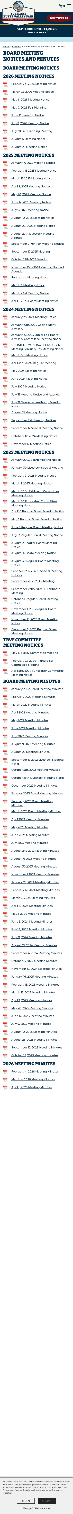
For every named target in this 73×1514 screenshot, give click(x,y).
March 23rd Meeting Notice (30, 293)
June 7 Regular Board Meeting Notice (37, 527)
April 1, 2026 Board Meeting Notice (35, 301)
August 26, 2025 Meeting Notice (33, 225)
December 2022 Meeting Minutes (34, 785)
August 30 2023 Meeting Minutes (34, 866)
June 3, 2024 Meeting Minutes (32, 921)
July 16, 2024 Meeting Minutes (31, 929)
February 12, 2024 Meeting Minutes (35, 890)
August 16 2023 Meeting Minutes (33, 858)
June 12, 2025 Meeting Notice (31, 202)
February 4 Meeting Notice (30, 277)
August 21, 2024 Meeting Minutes (34, 945)
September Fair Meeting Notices (33, 420)
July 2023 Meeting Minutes (29, 843)
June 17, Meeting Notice (27, 115)
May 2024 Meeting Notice (29, 370)
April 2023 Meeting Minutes (30, 819)
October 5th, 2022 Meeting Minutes (35, 769)
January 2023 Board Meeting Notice (36, 459)
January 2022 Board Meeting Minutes (37, 689)
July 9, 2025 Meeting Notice (30, 210)
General (16, 46)
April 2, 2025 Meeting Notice (30, 186)
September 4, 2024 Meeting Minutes (36, 953)
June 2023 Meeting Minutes (30, 835)
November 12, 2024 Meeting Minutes (36, 968)
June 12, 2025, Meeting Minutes (32, 1016)
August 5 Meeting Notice (28, 139)
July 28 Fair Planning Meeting (31, 131)
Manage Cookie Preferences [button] (36, 1508)
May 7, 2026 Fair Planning (29, 107)
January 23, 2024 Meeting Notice (33, 317)
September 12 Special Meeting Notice (37, 428)
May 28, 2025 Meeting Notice (31, 194)
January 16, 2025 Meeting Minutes (34, 976)
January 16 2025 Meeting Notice (33, 162)
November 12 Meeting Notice (31, 444)
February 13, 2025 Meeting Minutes (35, 984)
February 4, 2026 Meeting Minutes (35, 1071)
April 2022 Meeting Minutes (30, 712)
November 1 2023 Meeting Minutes (35, 874)
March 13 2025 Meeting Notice (31, 178)
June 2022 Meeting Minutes (30, 728)
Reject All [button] (26, 1501)
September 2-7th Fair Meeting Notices (37, 243)
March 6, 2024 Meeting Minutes (33, 898)
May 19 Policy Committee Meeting (34, 653)
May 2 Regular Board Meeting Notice (36, 519)
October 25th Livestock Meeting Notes (37, 777)
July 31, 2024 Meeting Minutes (31, 937)
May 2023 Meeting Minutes (29, 827)
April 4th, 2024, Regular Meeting (33, 363)
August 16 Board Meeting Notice (33, 553)
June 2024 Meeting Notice (29, 378)
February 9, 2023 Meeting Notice (33, 475)
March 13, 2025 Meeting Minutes (33, 992)
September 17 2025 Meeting (30, 251)
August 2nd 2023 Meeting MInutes (35, 850)
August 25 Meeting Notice (29, 147)
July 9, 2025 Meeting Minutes (31, 1023)
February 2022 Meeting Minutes (33, 696)
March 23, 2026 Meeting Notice (32, 91)
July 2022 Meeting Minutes (29, 736)
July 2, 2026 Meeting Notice (30, 123)
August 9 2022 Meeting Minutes (33, 744)
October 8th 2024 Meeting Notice (34, 436)
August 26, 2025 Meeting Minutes (34, 1039)
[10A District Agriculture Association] (18, 14)
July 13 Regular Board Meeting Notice (37, 535)
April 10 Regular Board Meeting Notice (37, 511)
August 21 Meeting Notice (29, 412)
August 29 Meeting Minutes (30, 752)
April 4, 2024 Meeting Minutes (32, 906)
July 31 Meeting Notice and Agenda (35, 394)
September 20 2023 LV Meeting (33, 581)
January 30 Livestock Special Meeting (37, 467)
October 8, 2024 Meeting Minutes (34, 961)
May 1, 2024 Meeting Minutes (31, 913)
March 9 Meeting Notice (27, 285)
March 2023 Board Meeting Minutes (36, 811)
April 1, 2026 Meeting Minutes (31, 1087)
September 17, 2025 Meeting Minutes (36, 1047)
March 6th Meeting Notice (29, 355)
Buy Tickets (59, 18)
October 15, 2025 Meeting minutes (34, 1055)
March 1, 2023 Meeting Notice (31, 483)
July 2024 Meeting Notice (28, 386)
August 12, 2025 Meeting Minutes (34, 1031)
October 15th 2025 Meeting (29, 259)
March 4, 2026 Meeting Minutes (33, 1079)
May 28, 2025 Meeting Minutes (32, 1008)
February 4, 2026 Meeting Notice (34, 84)
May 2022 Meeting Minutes (29, 720)
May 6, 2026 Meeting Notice (30, 99)
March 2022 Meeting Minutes (31, 704)
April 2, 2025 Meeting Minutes (31, 1000)
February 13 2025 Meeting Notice (33, 170)
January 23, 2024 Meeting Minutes (35, 882)
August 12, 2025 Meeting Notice (32, 217)
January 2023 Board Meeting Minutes (37, 793)
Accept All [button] (46, 1501)
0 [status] (64, 5)
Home (6, 46)
